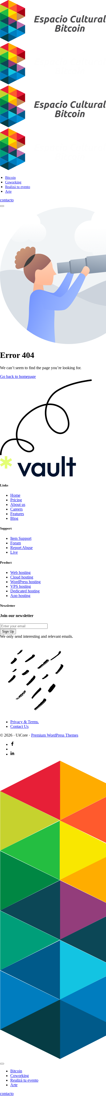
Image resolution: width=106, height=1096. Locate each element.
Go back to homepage (18, 376)
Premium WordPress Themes (54, 735)
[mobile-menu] (2, 206)
